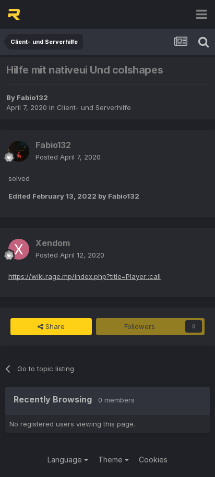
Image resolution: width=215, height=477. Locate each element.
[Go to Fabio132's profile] (18, 151)
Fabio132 (32, 97)
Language (65, 459)
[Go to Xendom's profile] (18, 249)
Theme (111, 459)
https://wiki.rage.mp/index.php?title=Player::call (84, 276)
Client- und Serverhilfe (94, 107)
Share (54, 326)
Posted (68, 157)
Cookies (153, 459)
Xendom (52, 243)
